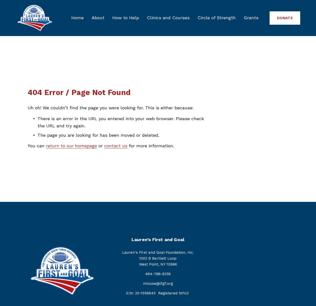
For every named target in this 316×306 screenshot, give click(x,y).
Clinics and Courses (168, 17)
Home (77, 17)
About (98, 17)
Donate (285, 18)
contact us (115, 145)
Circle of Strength (217, 17)
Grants (251, 17)
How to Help (125, 17)
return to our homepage (71, 145)
